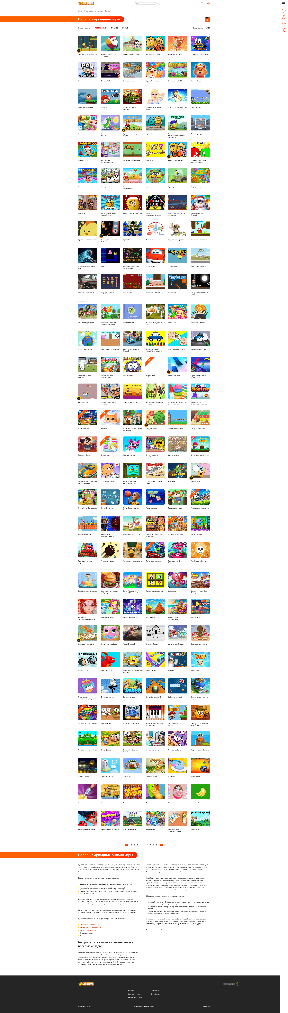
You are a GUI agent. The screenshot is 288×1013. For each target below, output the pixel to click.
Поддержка (206, 1006)
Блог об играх (155, 994)
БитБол (171, 670)
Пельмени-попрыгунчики (110, 829)
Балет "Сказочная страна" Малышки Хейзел (132, 592)
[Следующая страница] (161, 845)
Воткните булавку (152, 644)
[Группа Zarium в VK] (237, 984)
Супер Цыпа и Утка (198, 428)
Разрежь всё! (150, 368)
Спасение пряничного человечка (199, 645)
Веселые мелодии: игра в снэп (155, 323)
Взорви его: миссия (108, 617)
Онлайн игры (155, 990)
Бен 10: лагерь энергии (86, 323)
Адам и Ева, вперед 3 (88, 930)
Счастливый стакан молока (85, 376)
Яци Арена (195, 670)
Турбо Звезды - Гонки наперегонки (198, 376)
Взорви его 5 (173, 323)
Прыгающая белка (175, 508)
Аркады (100, 11)
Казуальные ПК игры (135, 998)
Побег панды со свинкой (110, 349)
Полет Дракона (106, 670)
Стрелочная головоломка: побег (108, 448)
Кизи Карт (171, 481)
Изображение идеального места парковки (87, 482)
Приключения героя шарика (85, 562)
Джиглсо (104, 420)
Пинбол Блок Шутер (130, 617)
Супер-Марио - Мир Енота (175, 724)
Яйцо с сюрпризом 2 (175, 803)
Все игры (131, 990)
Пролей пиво (195, 479)
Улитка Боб (127, 776)
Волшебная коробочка (109, 644)
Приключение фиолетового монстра (199, 403)
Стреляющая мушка (175, 428)
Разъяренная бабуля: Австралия (109, 403)
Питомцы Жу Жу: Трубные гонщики (174, 830)
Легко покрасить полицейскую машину (154, 350)
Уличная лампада (84, 776)
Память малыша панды (154, 591)
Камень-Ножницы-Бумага (177, 349)
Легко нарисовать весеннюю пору (129, 482)
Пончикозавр (128, 376)
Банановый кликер (197, 803)
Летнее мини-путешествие (173, 618)
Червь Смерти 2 (129, 644)
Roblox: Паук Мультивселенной (107, 535)
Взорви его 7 (150, 829)
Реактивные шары (107, 561)
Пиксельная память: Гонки (153, 554)
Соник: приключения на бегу (199, 698)
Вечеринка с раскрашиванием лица (86, 618)
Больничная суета (152, 750)
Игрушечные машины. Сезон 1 (131, 350)
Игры (80, 11)
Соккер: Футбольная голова (130, 751)
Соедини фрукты (152, 426)
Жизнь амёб (195, 776)
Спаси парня (83, 400)
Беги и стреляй (83, 803)
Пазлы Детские (196, 534)
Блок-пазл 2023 (196, 617)
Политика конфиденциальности (144, 1006)
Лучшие (114, 28)
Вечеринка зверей (130, 697)
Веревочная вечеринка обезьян (154, 403)
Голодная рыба (151, 508)
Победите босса (84, 455)
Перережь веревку (107, 723)
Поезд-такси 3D (151, 670)
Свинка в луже (173, 455)
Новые (125, 28)
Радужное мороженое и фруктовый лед (177, 403)
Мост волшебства (174, 750)
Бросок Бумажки (107, 508)
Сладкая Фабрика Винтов (87, 715)
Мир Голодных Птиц (85, 349)
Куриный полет (151, 776)
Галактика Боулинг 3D (131, 723)
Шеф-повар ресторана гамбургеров (109, 592)
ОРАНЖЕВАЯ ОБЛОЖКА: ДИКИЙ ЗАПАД (200, 724)
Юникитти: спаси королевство (129, 456)
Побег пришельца (129, 323)
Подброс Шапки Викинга (200, 750)
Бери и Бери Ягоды (153, 617)
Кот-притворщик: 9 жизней (152, 456)
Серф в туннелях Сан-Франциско (154, 535)
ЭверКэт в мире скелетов (89, 924)
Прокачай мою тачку (198, 349)
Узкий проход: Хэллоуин (199, 561)
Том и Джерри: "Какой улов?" (154, 482)
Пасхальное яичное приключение (108, 376)
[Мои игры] (202, 3)
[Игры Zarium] (86, 2)
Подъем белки (196, 829)
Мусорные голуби (129, 829)
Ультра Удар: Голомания (200, 500)
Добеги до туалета (107, 697)
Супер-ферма (106, 750)
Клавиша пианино (174, 374)
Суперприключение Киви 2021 (87, 751)
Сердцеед (172, 591)
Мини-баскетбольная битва (131, 509)
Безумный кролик (84, 534)
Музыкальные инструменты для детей (87, 698)
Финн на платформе (130, 402)
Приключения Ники (198, 323)
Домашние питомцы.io (131, 534)
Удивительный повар (176, 644)
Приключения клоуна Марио (90, 927)
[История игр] (208, 3)
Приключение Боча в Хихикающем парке (108, 323)
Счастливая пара (129, 803)
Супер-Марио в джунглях (200, 455)
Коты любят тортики (108, 481)
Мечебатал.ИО (83, 670)
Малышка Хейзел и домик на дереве (132, 429)
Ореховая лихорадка (86, 642)
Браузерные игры (90, 11)
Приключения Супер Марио (175, 562)
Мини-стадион (83, 420)
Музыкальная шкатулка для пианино (154, 724)
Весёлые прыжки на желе (87, 591)
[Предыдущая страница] (126, 845)
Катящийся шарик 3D (153, 697)
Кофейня (171, 776)
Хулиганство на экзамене (132, 561)
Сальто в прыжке (107, 776)
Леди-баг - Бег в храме (86, 829)
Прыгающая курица (108, 803)
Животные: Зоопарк (175, 526)
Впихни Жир (150, 803)
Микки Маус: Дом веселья (87, 508)
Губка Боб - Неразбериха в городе (132, 671)
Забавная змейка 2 (175, 697)
